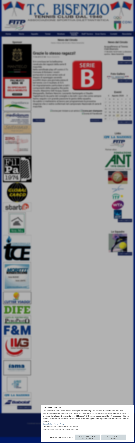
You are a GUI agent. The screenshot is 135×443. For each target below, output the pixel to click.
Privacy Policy (59, 424)
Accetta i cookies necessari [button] (87, 437)
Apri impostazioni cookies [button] (61, 437)
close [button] (131, 407)
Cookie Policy (48, 424)
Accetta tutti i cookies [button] (114, 437)
